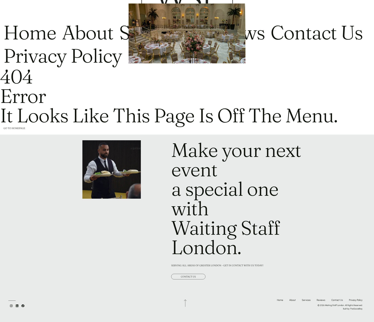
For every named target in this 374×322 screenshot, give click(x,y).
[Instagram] (11, 306)
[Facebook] (23, 306)
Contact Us (337, 300)
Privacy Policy (355, 300)
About (292, 300)
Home (280, 300)
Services (306, 300)
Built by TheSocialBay (352, 309)
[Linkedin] (17, 306)
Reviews (321, 300)
